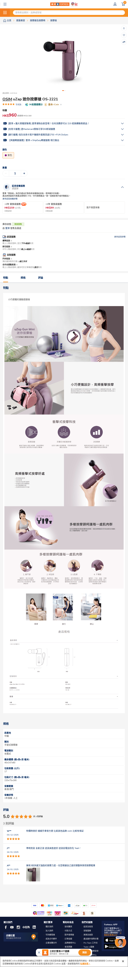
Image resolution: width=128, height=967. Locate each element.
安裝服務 (87, 930)
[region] (64, 961)
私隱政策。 (85, 963)
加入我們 (49, 930)
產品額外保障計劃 (91, 939)
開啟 (84, 952)
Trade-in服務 (89, 947)
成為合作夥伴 (51, 939)
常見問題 (68, 947)
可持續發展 (50, 935)
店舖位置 (10, 935)
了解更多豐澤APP (113, 934)
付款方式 (68, 930)
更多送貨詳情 (120, 237)
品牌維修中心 (70, 943)
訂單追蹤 (68, 939)
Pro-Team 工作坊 (91, 943)
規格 (23, 277)
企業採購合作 (51, 943)
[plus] (24, 173)
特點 (5, 277)
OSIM (7, 99)
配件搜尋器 (69, 935)
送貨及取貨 (88, 926)
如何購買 (68, 926)
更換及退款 (88, 935)
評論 (40, 277)
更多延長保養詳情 (9, 199)
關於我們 (49, 926)
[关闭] (123, 961)
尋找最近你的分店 (13, 938)
